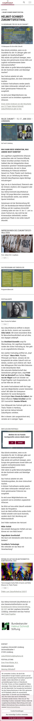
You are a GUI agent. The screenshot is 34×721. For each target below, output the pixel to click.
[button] (2, 257)
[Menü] (30, 2)
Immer (20, 442)
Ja (12, 442)
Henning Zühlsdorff (8, 669)
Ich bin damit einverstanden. (17, 718)
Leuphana (4, 10)
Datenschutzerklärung (13, 707)
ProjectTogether (10, 614)
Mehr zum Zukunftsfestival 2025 (14, 591)
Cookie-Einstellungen (17, 711)
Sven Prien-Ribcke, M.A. (9, 662)
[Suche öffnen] (24, 2)
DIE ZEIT (4, 609)
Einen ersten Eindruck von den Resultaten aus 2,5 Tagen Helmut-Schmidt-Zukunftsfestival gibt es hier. (16, 106)
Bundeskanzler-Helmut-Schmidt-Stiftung (15, 607)
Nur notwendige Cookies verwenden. (17, 714)
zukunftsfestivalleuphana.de (12, 656)
